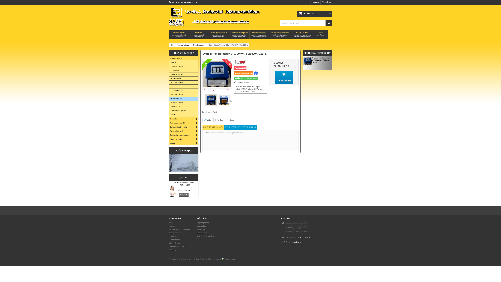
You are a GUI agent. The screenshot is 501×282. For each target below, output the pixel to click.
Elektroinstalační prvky (239, 34)
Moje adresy (202, 229)
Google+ (232, 120)
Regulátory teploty (177, 95)
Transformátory (176, 99)
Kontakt (184, 177)
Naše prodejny (175, 233)
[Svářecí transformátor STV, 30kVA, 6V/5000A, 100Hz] (211, 100)
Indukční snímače (177, 74)
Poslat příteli (211, 112)
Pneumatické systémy (178, 111)
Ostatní (320, 34)
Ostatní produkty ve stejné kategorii (241, 127)
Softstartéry (175, 70)
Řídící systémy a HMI (219, 34)
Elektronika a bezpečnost (280, 34)
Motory (173, 62)
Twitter (208, 120)
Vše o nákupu (174, 243)
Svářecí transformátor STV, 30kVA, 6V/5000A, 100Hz (320, 60)
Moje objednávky (203, 223)
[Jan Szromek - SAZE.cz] (222, 17)
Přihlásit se (326, 2)
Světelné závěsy (177, 103)
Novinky (172, 226)
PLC (172, 86)
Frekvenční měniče (177, 66)
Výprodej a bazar (179, 34)
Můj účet (202, 218)
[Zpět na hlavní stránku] (171, 45)
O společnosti (174, 240)
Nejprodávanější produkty (179, 229)
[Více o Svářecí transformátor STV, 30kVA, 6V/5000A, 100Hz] (307, 61)
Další (231, 100)
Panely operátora (177, 91)
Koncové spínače (177, 82)
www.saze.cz (188, 259)
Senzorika (199, 34)
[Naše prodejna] (183, 163)
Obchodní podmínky (177, 246)
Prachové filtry (176, 78)
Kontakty (315, 2)
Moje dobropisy (203, 226)
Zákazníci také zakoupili (213, 127)
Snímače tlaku (176, 107)
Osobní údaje (202, 233)
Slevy (171, 223)
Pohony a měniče (302, 34)
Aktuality (172, 250)
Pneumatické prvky (259, 34)
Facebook (220, 120)
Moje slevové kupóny (205, 236)
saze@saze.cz (297, 242)
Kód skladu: (238, 82)
